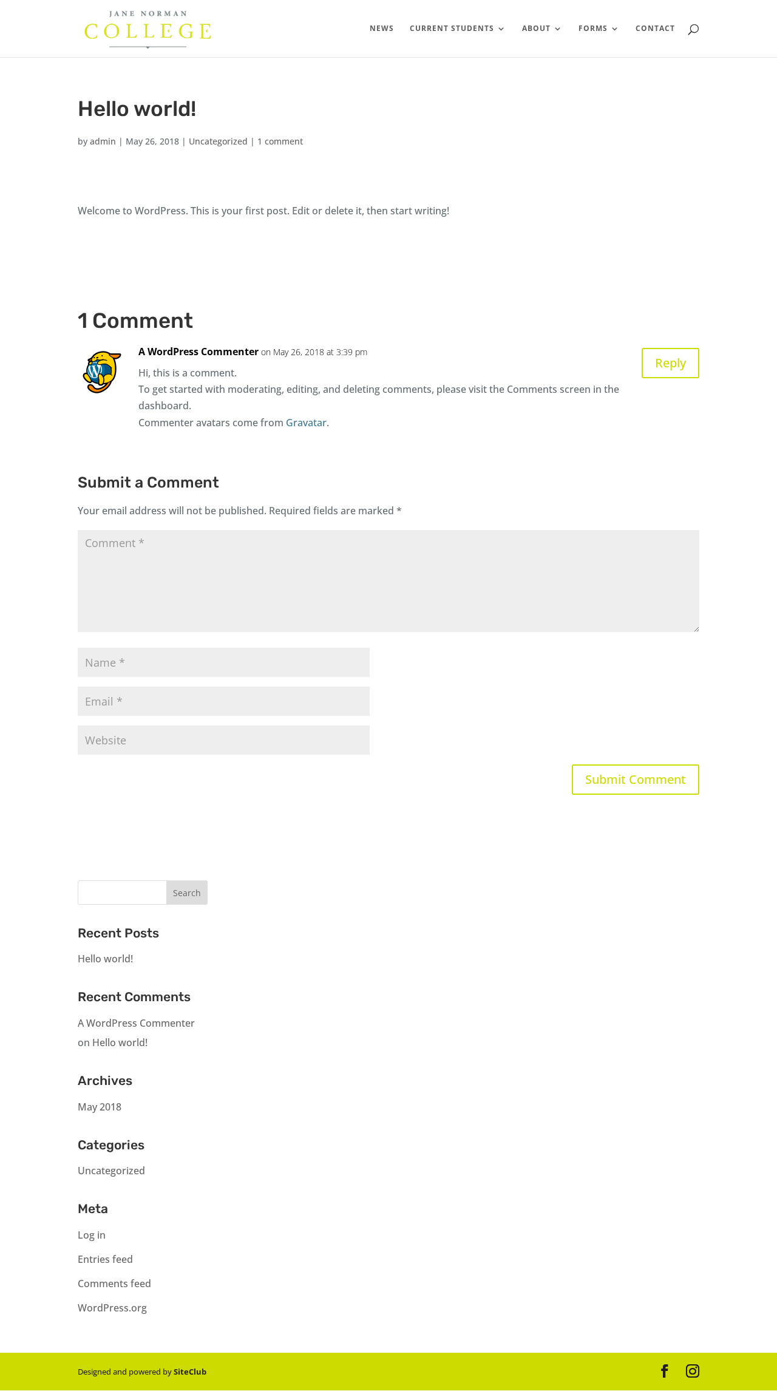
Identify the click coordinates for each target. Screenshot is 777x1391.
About (536, 28)
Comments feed (114, 1283)
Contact (655, 28)
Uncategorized (218, 141)
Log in (92, 1235)
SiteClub (190, 1371)
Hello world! (105, 958)
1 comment (280, 141)
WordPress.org (112, 1307)
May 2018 (99, 1107)
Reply (670, 363)
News (382, 28)
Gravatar (306, 422)
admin (103, 141)
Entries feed (105, 1259)
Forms (593, 28)
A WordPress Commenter (198, 351)
